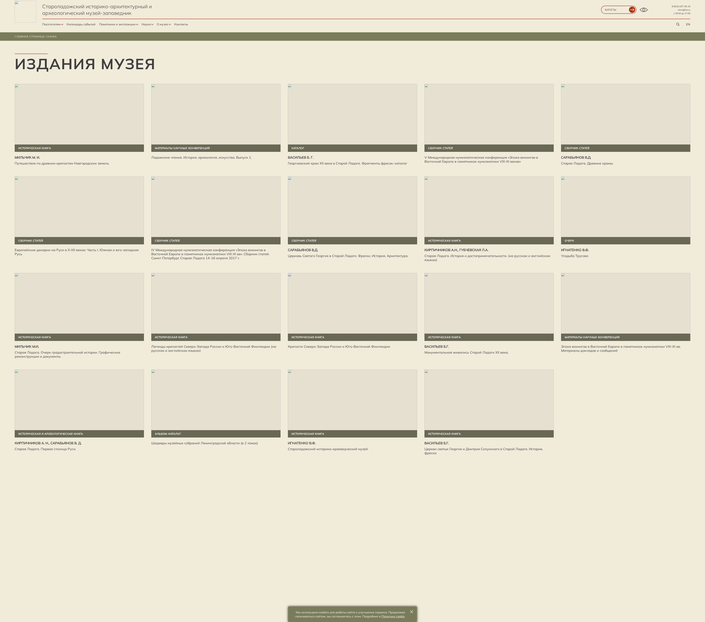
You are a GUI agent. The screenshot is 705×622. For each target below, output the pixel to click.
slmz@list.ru (684, 9)
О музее (162, 24)
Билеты (610, 9)
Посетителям (51, 24)
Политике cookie (393, 616)
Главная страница (30, 36)
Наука (146, 24)
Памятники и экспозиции (117, 24)
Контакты (181, 24)
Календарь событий (81, 24)
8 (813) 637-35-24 (681, 6)
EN (688, 24)
